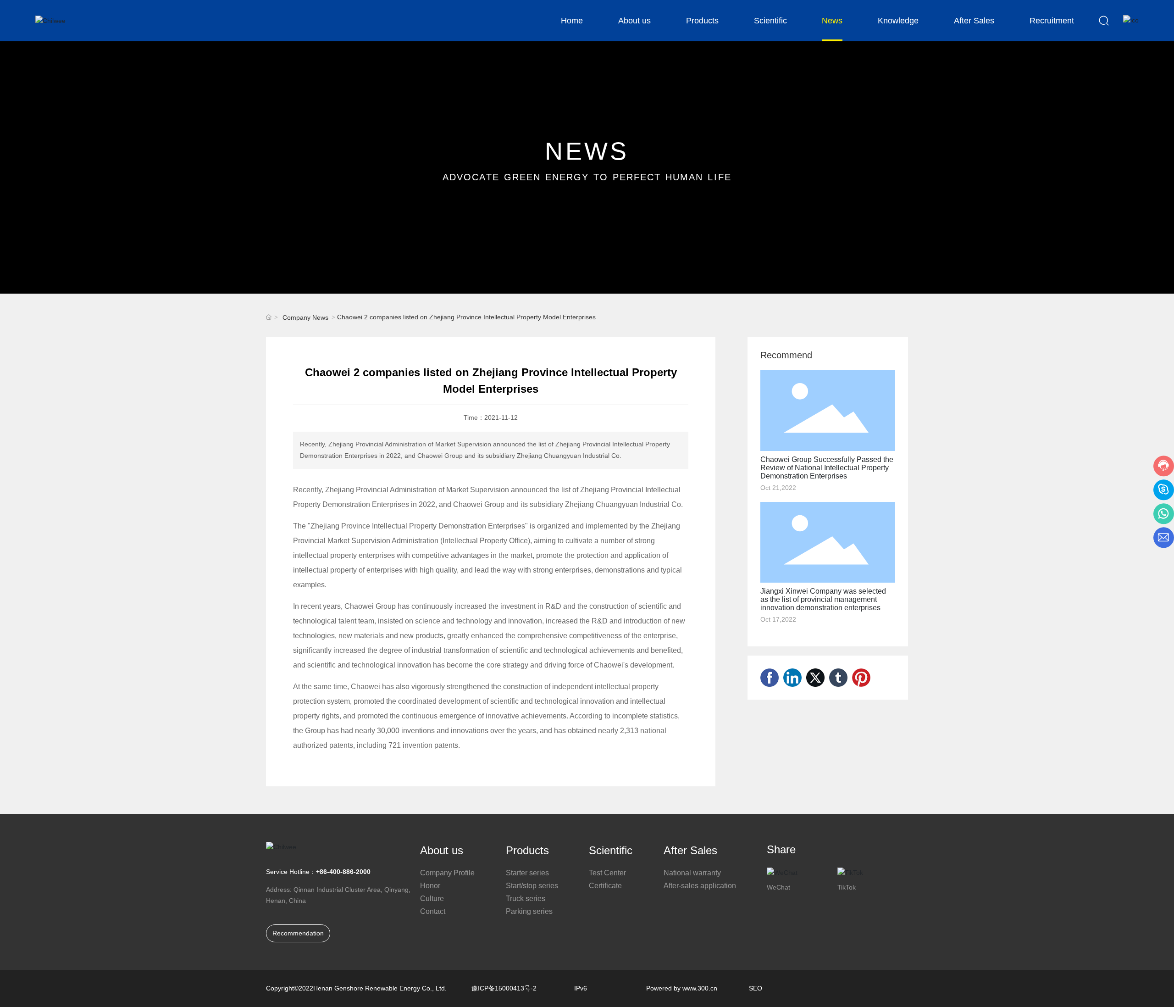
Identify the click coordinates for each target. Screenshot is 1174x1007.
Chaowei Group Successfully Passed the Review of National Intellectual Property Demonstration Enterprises (826, 468)
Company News (305, 317)
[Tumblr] (838, 677)
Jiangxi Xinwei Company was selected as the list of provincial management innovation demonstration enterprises (823, 599)
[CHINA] (1131, 20)
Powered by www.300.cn (681, 988)
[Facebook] (769, 677)
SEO (755, 988)
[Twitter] (815, 677)
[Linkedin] (792, 677)
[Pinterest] (861, 677)
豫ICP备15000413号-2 (504, 988)
